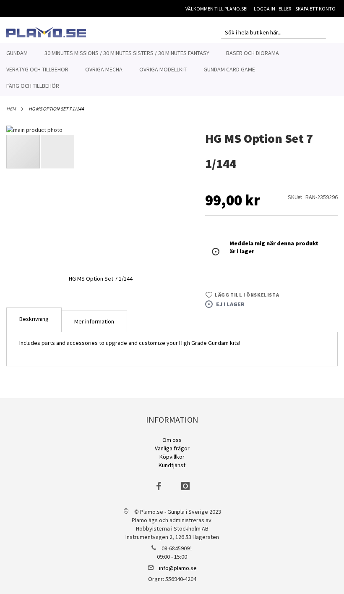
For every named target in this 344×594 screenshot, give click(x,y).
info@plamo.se (178, 568)
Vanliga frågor (172, 448)
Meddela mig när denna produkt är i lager (273, 247)
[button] (57, 151)
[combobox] (273, 32)
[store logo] (46, 32)
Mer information (94, 321)
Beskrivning (34, 319)
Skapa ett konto (315, 8)
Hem (11, 108)
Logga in (264, 8)
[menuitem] (17, 53)
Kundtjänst (172, 465)
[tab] (34, 320)
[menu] (172, 69)
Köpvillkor (172, 456)
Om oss (172, 440)
